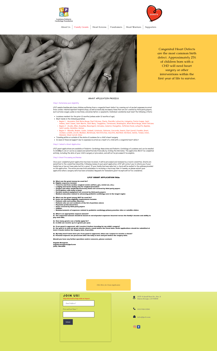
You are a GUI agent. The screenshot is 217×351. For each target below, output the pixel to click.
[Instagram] (134, 327)
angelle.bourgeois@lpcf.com (64, 244)
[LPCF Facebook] (138, 327)
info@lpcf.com (61, 151)
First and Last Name (69, 309)
